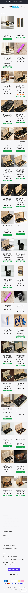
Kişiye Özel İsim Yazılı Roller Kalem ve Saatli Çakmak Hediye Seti (20, 115)
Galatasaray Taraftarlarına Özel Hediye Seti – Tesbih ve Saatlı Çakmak (7, 171)
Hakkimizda (6, 535)
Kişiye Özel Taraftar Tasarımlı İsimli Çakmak (7, 280)
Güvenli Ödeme (6, 538)
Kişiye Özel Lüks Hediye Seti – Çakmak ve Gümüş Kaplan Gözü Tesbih (20, 171)
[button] (2, 7)
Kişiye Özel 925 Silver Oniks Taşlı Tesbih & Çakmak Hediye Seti (7, 409)
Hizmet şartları (7, 589)
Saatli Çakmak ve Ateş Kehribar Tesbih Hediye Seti (20, 356)
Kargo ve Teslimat (7, 542)
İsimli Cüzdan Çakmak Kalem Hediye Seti (20, 491)
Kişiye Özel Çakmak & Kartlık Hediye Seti (7, 384)
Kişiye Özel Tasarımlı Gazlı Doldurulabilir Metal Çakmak (20, 254)
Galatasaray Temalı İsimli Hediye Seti (20, 466)
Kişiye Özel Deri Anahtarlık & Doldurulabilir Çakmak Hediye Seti (7, 438)
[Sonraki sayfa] (17, 503)
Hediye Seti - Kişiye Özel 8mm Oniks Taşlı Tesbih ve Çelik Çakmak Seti (7, 116)
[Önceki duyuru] (2, 1)
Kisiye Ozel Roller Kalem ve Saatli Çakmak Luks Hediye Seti (7, 143)
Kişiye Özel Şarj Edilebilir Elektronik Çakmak (20, 32)
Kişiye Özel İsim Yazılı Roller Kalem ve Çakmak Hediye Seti (7, 356)
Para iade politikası (23, 587)
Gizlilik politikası (13, 587)
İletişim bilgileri (14, 589)
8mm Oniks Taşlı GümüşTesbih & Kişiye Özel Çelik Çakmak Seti (20, 87)
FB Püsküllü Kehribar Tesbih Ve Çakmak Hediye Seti (20, 330)
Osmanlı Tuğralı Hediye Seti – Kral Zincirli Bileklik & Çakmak (20, 385)
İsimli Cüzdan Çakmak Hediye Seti (7, 491)
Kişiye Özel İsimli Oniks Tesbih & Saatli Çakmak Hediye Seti (7, 466)
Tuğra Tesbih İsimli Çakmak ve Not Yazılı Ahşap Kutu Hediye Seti (7, 227)
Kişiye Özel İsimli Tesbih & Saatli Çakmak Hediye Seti (20, 438)
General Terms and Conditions (10, 548)
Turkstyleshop (12, 585)
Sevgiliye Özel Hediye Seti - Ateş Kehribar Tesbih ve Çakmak (20, 227)
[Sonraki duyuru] (25, 1)
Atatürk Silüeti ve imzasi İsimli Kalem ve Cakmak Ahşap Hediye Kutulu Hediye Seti (7, 200)
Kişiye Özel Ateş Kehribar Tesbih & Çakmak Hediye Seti (20, 409)
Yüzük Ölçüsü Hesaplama (9, 545)
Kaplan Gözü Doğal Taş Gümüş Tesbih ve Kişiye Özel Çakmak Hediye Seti (20, 143)
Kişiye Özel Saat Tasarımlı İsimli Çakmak (7, 32)
